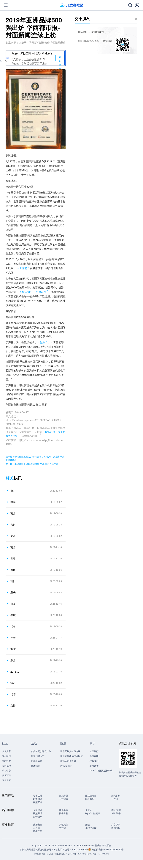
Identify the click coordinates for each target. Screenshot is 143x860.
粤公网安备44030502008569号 (107, 849)
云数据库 (63, 798)
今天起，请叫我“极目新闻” (14, 637)
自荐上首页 (36, 760)
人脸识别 (24, 292)
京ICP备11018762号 (98, 853)
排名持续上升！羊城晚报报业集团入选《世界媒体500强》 (14, 683)
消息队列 (115, 795)
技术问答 (6, 756)
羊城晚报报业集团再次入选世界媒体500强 (14, 615)
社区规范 (94, 751)
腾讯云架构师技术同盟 (71, 756)
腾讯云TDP (66, 765)
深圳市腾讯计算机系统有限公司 (35, 849)
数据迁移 (37, 831)
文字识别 (115, 824)
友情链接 (94, 765)
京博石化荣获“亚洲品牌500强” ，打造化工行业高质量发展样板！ (14, 705)
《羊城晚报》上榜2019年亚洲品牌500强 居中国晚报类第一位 (14, 626)
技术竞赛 (35, 765)
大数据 (62, 827)
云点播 (36, 827)
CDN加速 (116, 809)
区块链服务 (90, 795)
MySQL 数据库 (92, 813)
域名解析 (89, 798)
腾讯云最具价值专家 (70, 751)
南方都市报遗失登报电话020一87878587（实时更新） (14, 547)
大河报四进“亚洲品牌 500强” (14, 524)
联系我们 (94, 760)
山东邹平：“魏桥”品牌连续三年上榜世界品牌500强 (14, 604)
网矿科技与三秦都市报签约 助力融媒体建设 (14, 570)
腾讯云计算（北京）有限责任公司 (51, 853)
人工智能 (22, 268)
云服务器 (63, 795)
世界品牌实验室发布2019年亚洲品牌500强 (14, 558)
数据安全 (37, 824)
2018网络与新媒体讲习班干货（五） (14, 671)
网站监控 (115, 827)
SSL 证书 (116, 813)
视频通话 (37, 813)
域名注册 (37, 795)
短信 (87, 824)
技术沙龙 (6, 760)
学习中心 (6, 770)
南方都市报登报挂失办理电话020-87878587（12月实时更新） (14, 490)
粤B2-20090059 (80, 849)
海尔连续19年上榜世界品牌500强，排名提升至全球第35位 (14, 649)
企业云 (88, 809)
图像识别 (41, 292)
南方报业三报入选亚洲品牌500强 (14, 513)
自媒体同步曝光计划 (41, 751)
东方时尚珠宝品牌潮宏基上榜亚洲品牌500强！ (14, 660)
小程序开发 (90, 827)
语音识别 (37, 816)
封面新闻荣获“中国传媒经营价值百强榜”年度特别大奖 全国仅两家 (14, 502)
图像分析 (63, 813)
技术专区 (6, 780)
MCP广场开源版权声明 (101, 770)
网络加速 (37, 798)
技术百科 (6, 775)
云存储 (114, 798)
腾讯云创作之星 (68, 760)
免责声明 (94, 756)
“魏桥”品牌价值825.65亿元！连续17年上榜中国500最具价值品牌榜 (14, 581)
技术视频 (6, 765)
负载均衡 (63, 824)
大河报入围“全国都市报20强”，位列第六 (14, 536)
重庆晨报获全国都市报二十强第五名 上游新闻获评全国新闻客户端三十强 (14, 592)
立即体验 (60, 58)
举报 (63, 42)
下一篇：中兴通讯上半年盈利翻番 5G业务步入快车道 (32, 464)
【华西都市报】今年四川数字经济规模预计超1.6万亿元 (14, 694)
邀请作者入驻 (38, 756)
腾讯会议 (63, 809)
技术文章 (6, 751)
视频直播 (37, 802)
